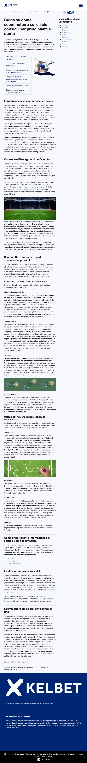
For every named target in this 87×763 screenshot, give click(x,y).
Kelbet (6, 667)
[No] (84, 757)
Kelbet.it (8, 721)
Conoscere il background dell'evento (15, 64)
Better (64, 44)
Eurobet (65, 28)
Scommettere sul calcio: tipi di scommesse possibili (17, 71)
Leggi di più (45, 759)
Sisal (63, 35)
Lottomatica (66, 39)
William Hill (66, 32)
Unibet (64, 46)
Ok (39, 759)
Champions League (15, 563)
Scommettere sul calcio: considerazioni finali (15, 91)
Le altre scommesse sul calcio (17, 86)
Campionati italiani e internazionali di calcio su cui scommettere (16, 79)
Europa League (13, 561)
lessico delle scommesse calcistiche (23, 189)
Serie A (10, 559)
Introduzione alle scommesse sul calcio (16, 58)
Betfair (64, 37)
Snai (63, 30)
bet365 (65, 25)
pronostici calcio (11, 723)
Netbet (64, 42)
